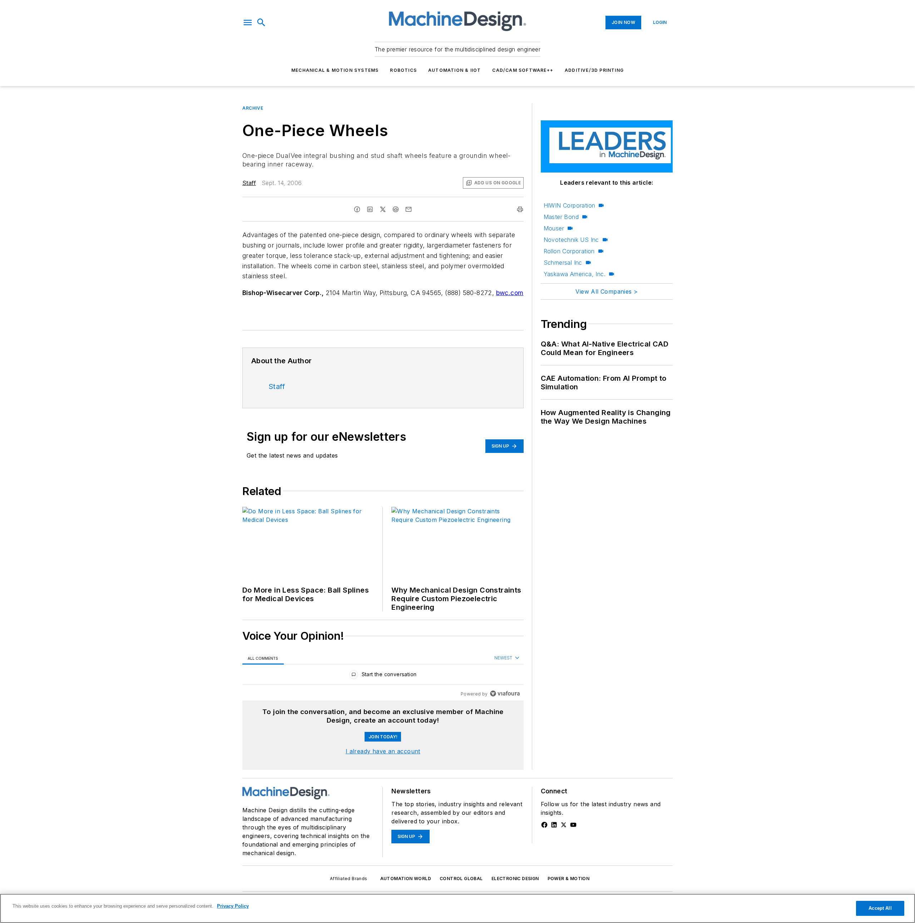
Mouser (554, 228)
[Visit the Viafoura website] (505, 693)
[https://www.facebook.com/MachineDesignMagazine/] (544, 824)
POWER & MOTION (569, 878)
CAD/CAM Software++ (522, 70)
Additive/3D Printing (594, 70)
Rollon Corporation (569, 251)
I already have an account (383, 751)
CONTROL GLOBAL (461, 878)
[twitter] (382, 209)
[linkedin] (370, 209)
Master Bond (561, 216)
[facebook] (357, 209)
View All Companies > (606, 291)
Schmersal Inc (563, 262)
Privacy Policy (233, 906)
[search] (261, 22)
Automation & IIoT (454, 70)
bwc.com (510, 292)
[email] (408, 209)
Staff (249, 182)
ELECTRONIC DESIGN (515, 878)
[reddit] (395, 209)
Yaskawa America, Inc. (574, 274)
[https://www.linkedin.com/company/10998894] (554, 824)
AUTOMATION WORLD (405, 878)
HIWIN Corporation (569, 205)
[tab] (263, 658)
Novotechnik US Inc (571, 239)
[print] (520, 209)
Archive (252, 108)
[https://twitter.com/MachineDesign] (563, 824)
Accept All (880, 908)
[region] (383, 676)
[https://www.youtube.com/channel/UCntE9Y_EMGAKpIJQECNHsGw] (573, 824)
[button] (247, 22)
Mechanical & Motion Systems (335, 70)
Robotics (403, 70)
